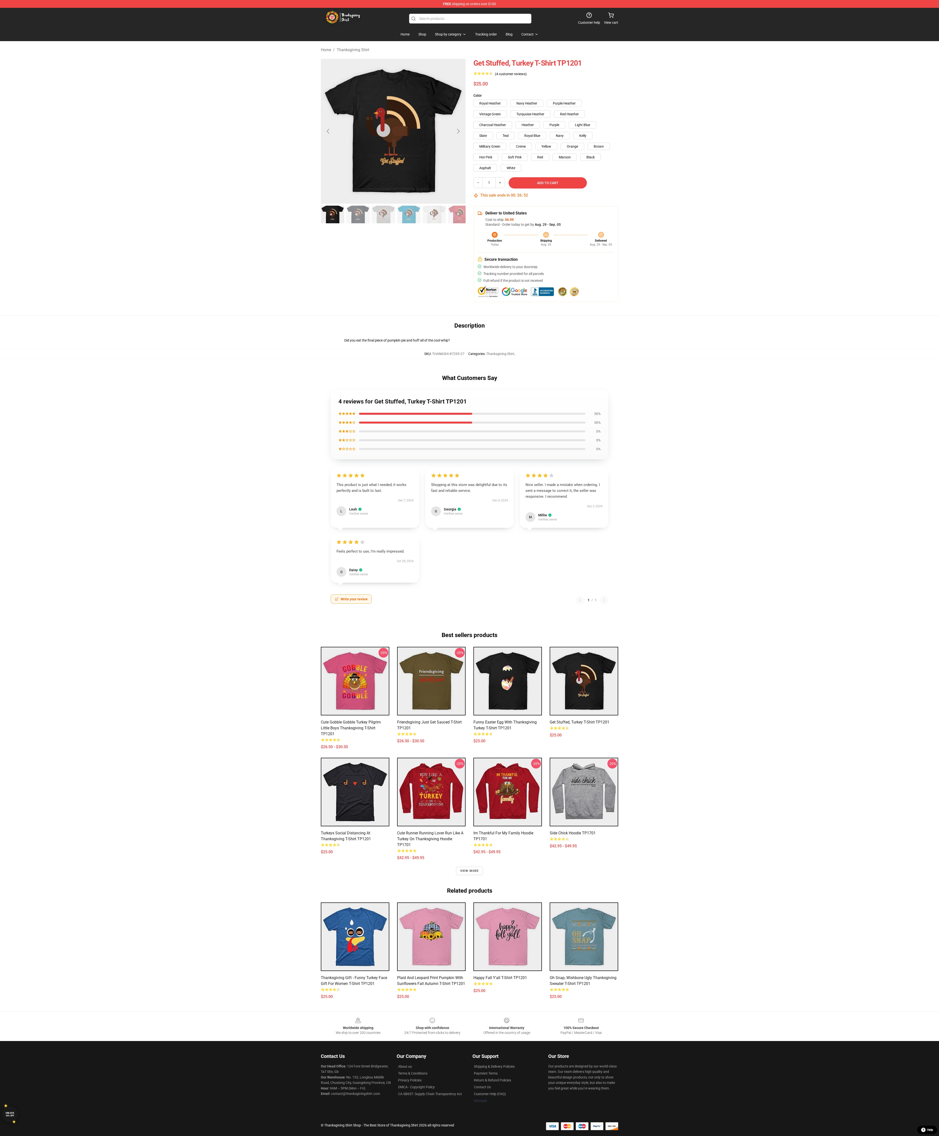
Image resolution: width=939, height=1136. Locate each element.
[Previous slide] (328, 131)
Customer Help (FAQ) (490, 1094)
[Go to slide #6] (459, 214)
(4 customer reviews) (511, 74)
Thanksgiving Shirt (353, 49)
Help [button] (930, 1130)
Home (326, 49)
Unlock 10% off (10, 1114)
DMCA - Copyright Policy (416, 1087)
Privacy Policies (410, 1080)
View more (469, 871)
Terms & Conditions (412, 1073)
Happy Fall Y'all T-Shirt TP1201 (500, 977)
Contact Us (482, 1087)
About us (405, 1066)
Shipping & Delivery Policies (494, 1066)
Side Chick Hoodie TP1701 (573, 833)
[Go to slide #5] (434, 214)
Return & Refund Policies (492, 1080)
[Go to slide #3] (383, 214)
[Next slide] (458, 131)
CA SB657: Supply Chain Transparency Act (430, 1094)
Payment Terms (486, 1073)
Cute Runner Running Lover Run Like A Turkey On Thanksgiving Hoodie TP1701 (430, 839)
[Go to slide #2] (358, 214)
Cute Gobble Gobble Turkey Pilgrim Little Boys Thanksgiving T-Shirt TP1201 (351, 728)
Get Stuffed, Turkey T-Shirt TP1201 (579, 722)
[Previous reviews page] (580, 600)
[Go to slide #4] (409, 214)
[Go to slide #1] (332, 214)
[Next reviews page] (604, 600)
